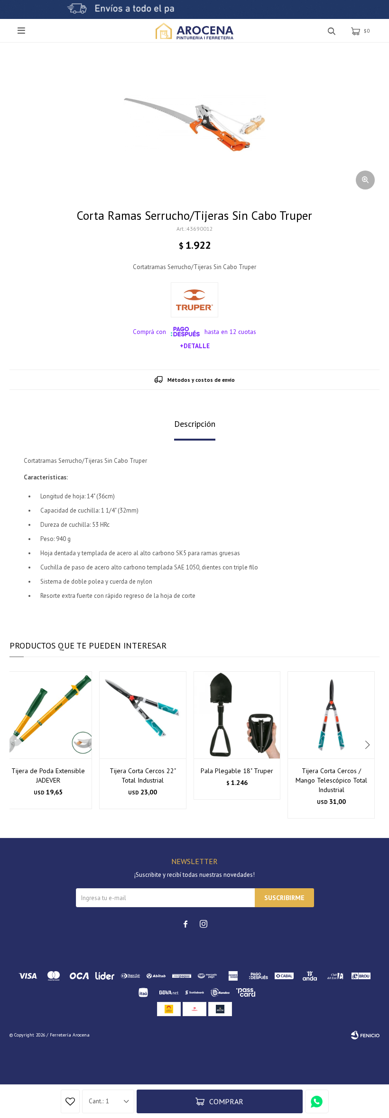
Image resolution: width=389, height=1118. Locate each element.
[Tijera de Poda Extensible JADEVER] (48, 714)
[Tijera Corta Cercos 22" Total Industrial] (142, 714)
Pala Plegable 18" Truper (237, 770)
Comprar (226, 1101)
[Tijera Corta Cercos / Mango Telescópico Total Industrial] (331, 714)
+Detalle (195, 346)
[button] (368, 745)
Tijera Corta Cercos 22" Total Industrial (143, 775)
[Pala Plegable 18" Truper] (237, 714)
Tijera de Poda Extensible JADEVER (48, 775)
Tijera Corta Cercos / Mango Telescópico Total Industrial (331, 780)
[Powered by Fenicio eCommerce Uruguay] (365, 1035)
